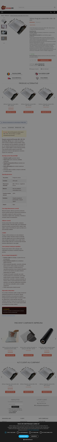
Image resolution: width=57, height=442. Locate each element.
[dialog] (28, 432)
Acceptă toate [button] (23, 436)
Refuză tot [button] (34, 436)
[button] (28, 439)
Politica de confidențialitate (33, 430)
